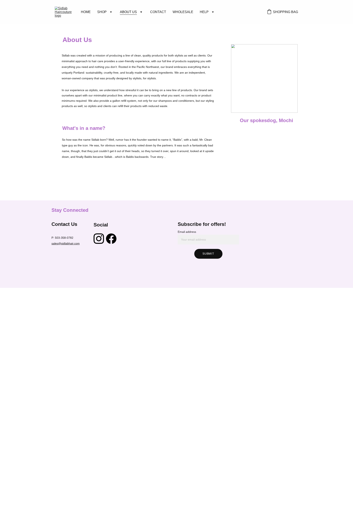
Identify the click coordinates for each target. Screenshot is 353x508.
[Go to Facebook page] (111, 238)
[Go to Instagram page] (99, 238)
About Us (128, 12)
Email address (187, 231)
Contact (158, 12)
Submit (208, 253)
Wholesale (183, 12)
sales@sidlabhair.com (65, 243)
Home (86, 12)
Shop (102, 12)
